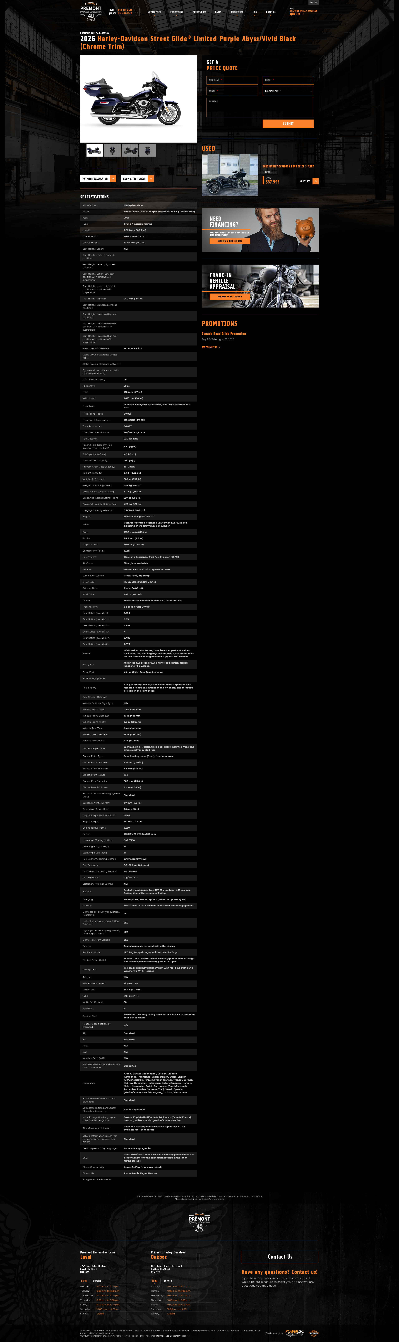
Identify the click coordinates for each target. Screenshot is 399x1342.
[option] (138, 99)
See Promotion (209, 347)
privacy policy (146, 1336)
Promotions (220, 323)
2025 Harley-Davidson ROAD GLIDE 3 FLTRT (288, 166)
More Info (305, 181)
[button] (86, 99)
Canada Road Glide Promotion (224, 333)
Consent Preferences (180, 1336)
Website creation (272, 1333)
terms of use (163, 1336)
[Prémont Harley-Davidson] (91, 11)
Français (313, 2)
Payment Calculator (95, 179)
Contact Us (280, 1256)
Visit (303, 12)
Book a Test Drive (134, 179)
